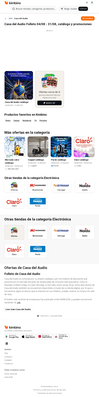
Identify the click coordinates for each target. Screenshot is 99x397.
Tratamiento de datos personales (49, 393)
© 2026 (49, 386)
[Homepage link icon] (38, 316)
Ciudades (8, 360)
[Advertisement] (49, 50)
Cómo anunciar (10, 374)
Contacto (8, 356)
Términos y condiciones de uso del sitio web (49, 390)
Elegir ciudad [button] (70, 8)
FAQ (6, 353)
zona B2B (8, 377)
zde (18, 302)
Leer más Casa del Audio (18, 309)
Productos (8, 363)
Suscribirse (89, 18)
